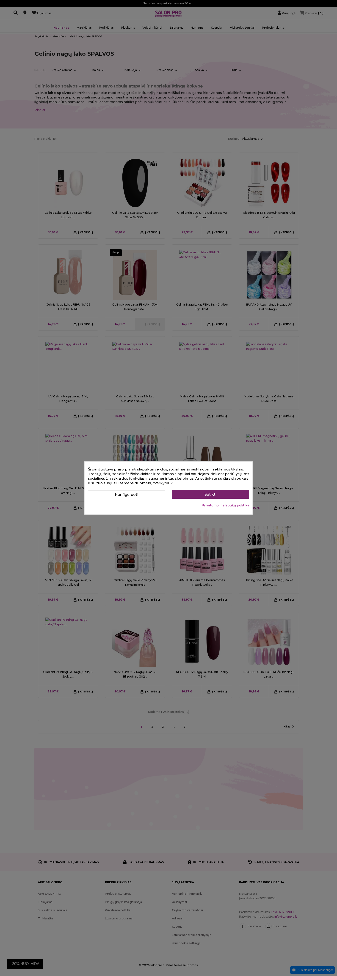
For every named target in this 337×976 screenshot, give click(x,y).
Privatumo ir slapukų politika (225, 505)
